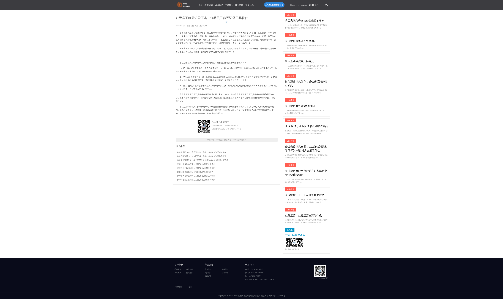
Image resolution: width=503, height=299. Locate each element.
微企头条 (249, 4)
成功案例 (219, 4)
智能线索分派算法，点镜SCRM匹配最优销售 (195, 172)
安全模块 (208, 269)
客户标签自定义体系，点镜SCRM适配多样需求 (196, 180)
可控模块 (225, 269)
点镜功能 (208, 4)
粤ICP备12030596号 (277, 296)
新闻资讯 (208, 276)
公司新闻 (239, 4)
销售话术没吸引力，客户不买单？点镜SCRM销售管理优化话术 (202, 160)
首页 (200, 4)
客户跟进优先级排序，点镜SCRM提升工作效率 (196, 176)
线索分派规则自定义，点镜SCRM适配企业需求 (196, 164)
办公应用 (225, 273)
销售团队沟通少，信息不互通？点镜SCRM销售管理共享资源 (201, 156)
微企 (190, 286)
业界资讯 (195, 26)
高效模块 (208, 273)
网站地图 (189, 273)
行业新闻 (229, 4)
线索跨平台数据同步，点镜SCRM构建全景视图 (196, 168)
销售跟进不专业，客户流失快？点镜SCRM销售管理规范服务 (201, 152)
